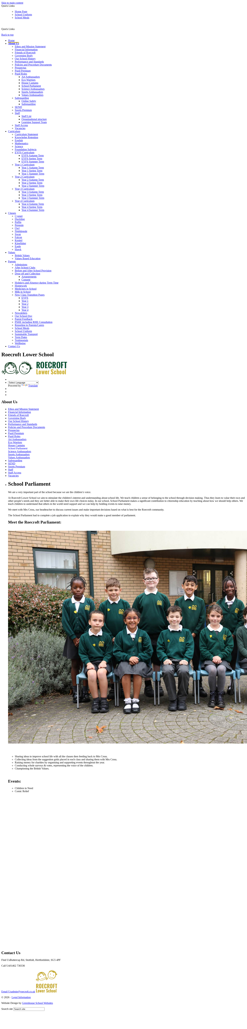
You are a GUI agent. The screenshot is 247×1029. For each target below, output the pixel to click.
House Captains (30, 82)
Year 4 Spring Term (32, 207)
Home (11, 40)
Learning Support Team (34, 122)
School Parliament (31, 85)
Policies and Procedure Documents (33, 64)
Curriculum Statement (26, 134)
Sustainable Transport (26, 334)
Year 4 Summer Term (33, 210)
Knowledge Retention (26, 137)
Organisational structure (34, 119)
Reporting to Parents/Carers (29, 325)
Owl (17, 228)
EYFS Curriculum (24, 152)
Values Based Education (27, 258)
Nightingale (21, 231)
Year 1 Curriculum (24, 164)
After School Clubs (25, 267)
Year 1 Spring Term (32, 170)
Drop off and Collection (27, 273)
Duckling (20, 219)
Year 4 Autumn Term (33, 204)
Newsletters (21, 313)
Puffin (18, 222)
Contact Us (14, 346)
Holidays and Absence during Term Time (36, 282)
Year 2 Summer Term (33, 185)
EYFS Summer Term (33, 161)
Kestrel (18, 240)
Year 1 (25, 300)
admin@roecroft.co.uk (18, 991)
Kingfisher (20, 243)
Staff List (26, 116)
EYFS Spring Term (32, 158)
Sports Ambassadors (32, 92)
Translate (33, 385)
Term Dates (21, 337)
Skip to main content (12, 2)
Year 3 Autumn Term (33, 191)
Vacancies (20, 128)
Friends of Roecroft (25, 52)
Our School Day (23, 316)
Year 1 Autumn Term (33, 167)
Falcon (18, 237)
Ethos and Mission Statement (30, 46)
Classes (12, 213)
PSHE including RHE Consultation (33, 322)
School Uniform (23, 14)
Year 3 (25, 306)
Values (11, 252)
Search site (7, 1008)
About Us (13, 43)
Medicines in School (25, 288)
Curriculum (14, 131)
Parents (12, 261)
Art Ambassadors (31, 76)
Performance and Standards (29, 61)
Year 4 (25, 310)
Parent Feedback (23, 319)
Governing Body (24, 55)
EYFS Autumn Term (33, 155)
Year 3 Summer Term (33, 197)
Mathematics (21, 143)
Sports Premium (23, 110)
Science (19, 146)
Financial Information (26, 49)
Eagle (18, 246)
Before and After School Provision (33, 270)
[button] (15, 29)
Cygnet (19, 216)
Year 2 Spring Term (32, 182)
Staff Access (21, 125)
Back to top (7, 34)
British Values (22, 255)
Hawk (18, 249)
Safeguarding (22, 98)
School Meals (22, 17)
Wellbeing (20, 343)
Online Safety (29, 101)
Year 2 (25, 303)
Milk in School (23, 291)
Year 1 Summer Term (33, 173)
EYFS (25, 297)
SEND (18, 107)
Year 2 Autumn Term (33, 179)
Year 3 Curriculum (24, 188)
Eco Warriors (28, 79)
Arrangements (29, 276)
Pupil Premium (23, 70)
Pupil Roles (21, 73)
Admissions (21, 264)
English (19, 140)
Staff (17, 113)
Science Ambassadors (33, 88)
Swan (18, 234)
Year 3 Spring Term (32, 194)
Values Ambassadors (32, 95)
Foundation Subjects (25, 149)
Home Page (21, 11)
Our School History (25, 58)
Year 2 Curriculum (24, 176)
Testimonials (21, 340)
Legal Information (21, 997)
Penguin (19, 225)
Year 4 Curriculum (24, 201)
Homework (21, 285)
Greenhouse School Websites (37, 1003)
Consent (26, 279)
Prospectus (20, 67)
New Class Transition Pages (30, 294)
